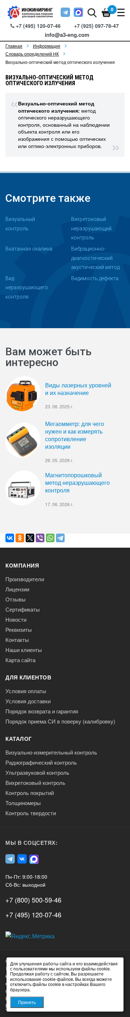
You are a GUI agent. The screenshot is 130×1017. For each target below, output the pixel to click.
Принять (27, 1002)
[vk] (22, 859)
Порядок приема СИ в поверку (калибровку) (60, 721)
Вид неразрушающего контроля (26, 287)
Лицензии (17, 589)
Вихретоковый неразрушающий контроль (91, 228)
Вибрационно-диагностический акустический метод (95, 258)
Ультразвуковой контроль (37, 772)
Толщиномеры (23, 803)
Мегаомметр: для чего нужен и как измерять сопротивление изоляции (74, 435)
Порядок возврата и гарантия (41, 711)
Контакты (17, 639)
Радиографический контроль (41, 762)
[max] (78, 12)
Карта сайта (20, 660)
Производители (24, 579)
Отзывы (15, 599)
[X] (30, 538)
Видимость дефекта (94, 278)
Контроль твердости (30, 813)
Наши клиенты (23, 650)
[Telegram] (60, 538)
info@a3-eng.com (67, 35)
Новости (15, 619)
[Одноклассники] (20, 538)
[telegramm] (65, 12)
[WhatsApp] (50, 538)
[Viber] (40, 538)
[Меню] (121, 12)
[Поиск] (92, 12)
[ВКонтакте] (9, 538)
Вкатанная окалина (28, 249)
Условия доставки (28, 701)
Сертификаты (22, 609)
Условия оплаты (25, 691)
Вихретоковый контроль (35, 782)
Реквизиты (18, 629)
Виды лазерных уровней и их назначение (78, 389)
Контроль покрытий (29, 793)
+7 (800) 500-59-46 (33, 899)
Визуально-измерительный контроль (51, 752)
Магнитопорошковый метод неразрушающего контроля (77, 482)
